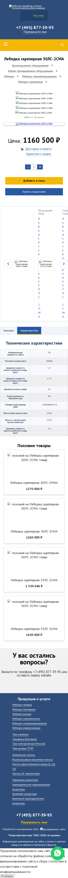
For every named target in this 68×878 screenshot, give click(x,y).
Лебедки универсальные (26, 728)
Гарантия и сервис (38, 154)
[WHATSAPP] (57, 853)
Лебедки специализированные (29, 723)
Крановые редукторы (24, 793)
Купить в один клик (34, 191)
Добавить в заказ (34, 180)
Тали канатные (20, 734)
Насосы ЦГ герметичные (26, 773)
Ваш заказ (38, 15)
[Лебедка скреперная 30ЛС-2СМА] (34, 93)
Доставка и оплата (38, 149)
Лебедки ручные (21, 714)
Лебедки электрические (26, 718)
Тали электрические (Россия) (28, 743)
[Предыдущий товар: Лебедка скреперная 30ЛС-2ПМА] (17, 264)
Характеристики (29, 330)
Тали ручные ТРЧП (22, 748)
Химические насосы (23, 755)
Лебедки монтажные (24, 709)
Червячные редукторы (25, 779)
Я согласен (7, 876)
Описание (8, 330)
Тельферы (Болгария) (24, 739)
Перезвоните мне (35, 32)
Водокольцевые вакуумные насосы (32, 759)
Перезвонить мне (34, 822)
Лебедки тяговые (22, 704)
